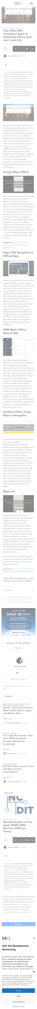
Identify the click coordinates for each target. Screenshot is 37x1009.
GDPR (22, 1006)
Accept (18, 991)
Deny (18, 996)
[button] (34, 972)
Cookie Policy (16, 1006)
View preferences (18, 1002)
